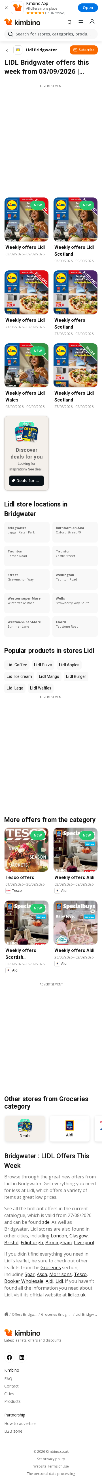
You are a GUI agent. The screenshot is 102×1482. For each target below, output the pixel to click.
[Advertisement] (51, 139)
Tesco (80, 1274)
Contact (11, 1386)
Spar (30, 1274)
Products (12, 1401)
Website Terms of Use (51, 1466)
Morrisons (60, 1274)
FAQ (8, 1378)
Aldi (49, 1281)
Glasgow (78, 1236)
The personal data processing (51, 1474)
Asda (42, 1274)
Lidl (59, 1281)
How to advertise (20, 1423)
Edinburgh (32, 1242)
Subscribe (86, 49)
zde (46, 1222)
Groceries (51, 1267)
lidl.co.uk (77, 1295)
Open (88, 7)
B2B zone (13, 1431)
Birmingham (58, 1242)
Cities (9, 1393)
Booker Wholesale (23, 1281)
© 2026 (51, 1451)
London (59, 1236)
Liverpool (84, 1242)
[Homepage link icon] (6, 1314)
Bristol (11, 1242)
